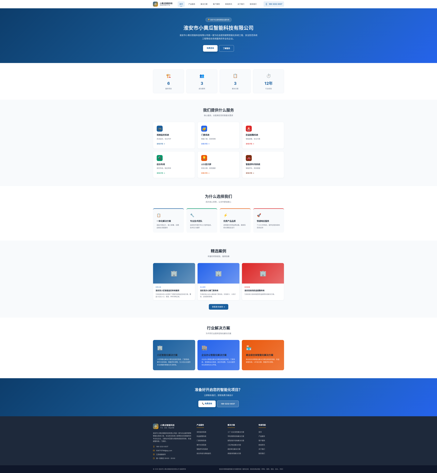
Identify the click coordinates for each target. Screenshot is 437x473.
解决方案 (204, 4)
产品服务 (191, 4)
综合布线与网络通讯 (204, 453)
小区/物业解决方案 (234, 445)
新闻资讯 (228, 4)
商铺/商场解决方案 (234, 453)
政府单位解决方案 (234, 449)
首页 (181, 4)
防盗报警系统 (201, 436)
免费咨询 (210, 48)
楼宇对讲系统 (201, 445)
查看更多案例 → (218, 307)
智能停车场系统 (202, 449)
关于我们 (241, 4)
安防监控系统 (201, 432)
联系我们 (253, 4)
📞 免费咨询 (207, 403)
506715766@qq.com (164, 450)
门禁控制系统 (201, 440)
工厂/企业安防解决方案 (236, 432)
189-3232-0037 (228, 404)
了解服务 (226, 48)
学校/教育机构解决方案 (236, 436)
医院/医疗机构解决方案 (236, 440)
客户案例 (216, 4)
